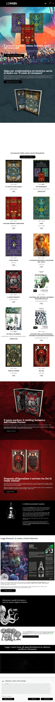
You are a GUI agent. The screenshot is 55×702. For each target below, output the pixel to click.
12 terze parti (7, 683)
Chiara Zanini (41, 264)
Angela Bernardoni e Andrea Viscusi (8, 336)
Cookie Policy (9, 696)
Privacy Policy (4, 696)
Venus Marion (14, 225)
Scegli (14, 191)
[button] (45, 3)
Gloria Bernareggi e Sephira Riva (41, 301)
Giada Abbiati (41, 373)
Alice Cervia (14, 262)
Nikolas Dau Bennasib (14, 299)
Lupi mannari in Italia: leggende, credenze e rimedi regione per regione (23, 668)
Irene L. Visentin (42, 225)
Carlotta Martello (14, 373)
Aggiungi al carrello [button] (41, 191)
